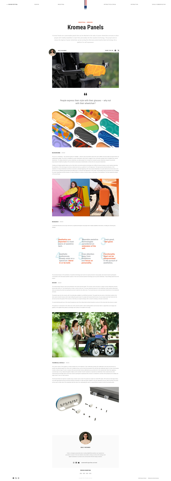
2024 (87, 473)
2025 (84, 473)
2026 (81, 473)
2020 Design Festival (142, 478)
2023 (90, 473)
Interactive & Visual (110, 4)
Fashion (36, 4)
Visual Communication (159, 4)
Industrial (61, 4)
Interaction (134, 4)
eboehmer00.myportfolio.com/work (89, 462)
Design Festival (13, 4)
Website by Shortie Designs (153, 478)
